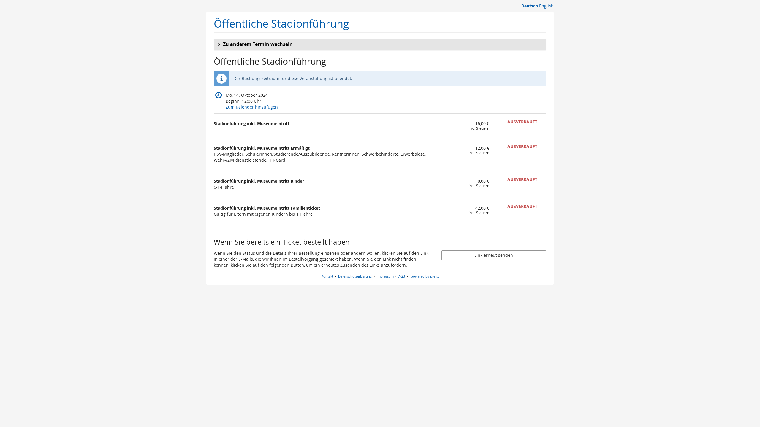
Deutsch (529, 6)
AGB (401, 276)
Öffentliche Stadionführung (281, 23)
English (546, 6)
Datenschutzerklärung (355, 276)
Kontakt (327, 276)
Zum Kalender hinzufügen (252, 107)
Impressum (385, 276)
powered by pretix (425, 276)
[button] (380, 44)
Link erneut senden (493, 255)
